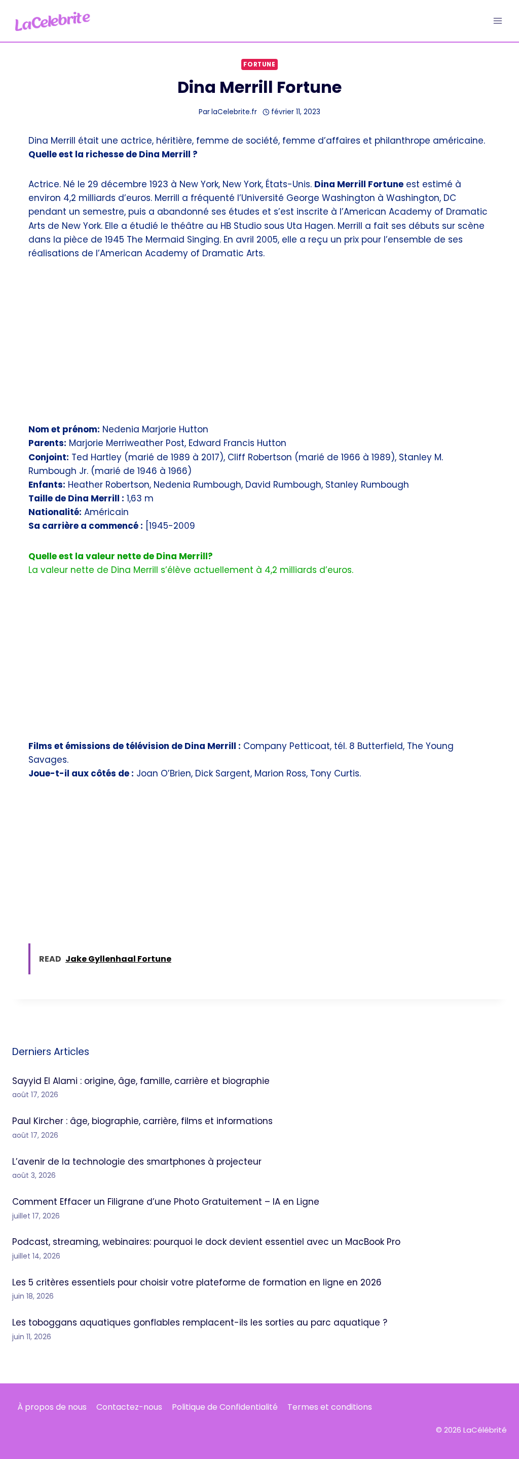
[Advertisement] (259, 348)
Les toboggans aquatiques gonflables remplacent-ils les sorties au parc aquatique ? (199, 1322)
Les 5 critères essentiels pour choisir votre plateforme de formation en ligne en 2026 (197, 1282)
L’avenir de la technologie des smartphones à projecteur (137, 1162)
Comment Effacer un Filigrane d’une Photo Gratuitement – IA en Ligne (165, 1202)
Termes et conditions (329, 1407)
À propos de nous (52, 1407)
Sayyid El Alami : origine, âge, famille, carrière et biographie (141, 1081)
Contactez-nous (129, 1407)
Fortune (259, 64)
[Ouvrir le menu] (497, 20)
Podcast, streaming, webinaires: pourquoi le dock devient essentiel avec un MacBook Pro (206, 1242)
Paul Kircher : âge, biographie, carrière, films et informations (142, 1121)
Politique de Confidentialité (225, 1407)
